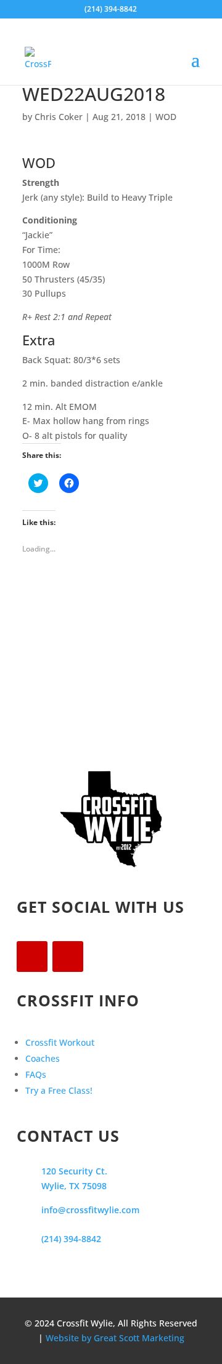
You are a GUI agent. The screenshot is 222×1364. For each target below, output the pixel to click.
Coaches (42, 1058)
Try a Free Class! (58, 1090)
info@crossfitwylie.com (90, 1210)
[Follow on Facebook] (32, 956)
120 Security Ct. (74, 1171)
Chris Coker (59, 116)
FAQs (35, 1074)
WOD (165, 116)
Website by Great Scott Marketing (115, 1338)
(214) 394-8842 (71, 1239)
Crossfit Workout (59, 1042)
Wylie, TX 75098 (74, 1186)
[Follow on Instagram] (67, 956)
